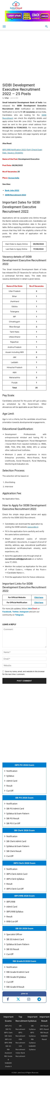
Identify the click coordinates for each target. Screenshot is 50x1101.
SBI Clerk (8, 1036)
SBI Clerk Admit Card (16, 841)
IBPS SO (8, 1039)
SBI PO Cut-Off (13, 823)
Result (9, 785)
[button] (46, 26)
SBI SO (8, 1046)
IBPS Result (44, 1029)
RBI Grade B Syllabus (16, 977)
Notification (11, 771)
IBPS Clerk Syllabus (15, 878)
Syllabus (10, 775)
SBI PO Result (12, 818)
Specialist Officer (14, 934)
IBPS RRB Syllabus (14, 911)
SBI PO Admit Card (15, 808)
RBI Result (44, 1033)
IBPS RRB (10, 901)
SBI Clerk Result (13, 851)
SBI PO (8, 1029)
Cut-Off (9, 790)
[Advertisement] (25, 57)
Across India (13, 178)
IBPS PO (8, 1026)
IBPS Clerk (8, 1033)
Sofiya (7, 98)
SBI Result (44, 1026)
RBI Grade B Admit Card (17, 972)
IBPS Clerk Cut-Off (15, 888)
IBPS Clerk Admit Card (16, 874)
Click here (38, 597)
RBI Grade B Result (15, 986)
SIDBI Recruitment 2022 (15, 195)
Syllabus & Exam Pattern (17, 813)
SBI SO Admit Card (15, 939)
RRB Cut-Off (12, 921)
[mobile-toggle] (4, 26)
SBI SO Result (12, 949)
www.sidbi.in (32, 527)
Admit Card (11, 780)
